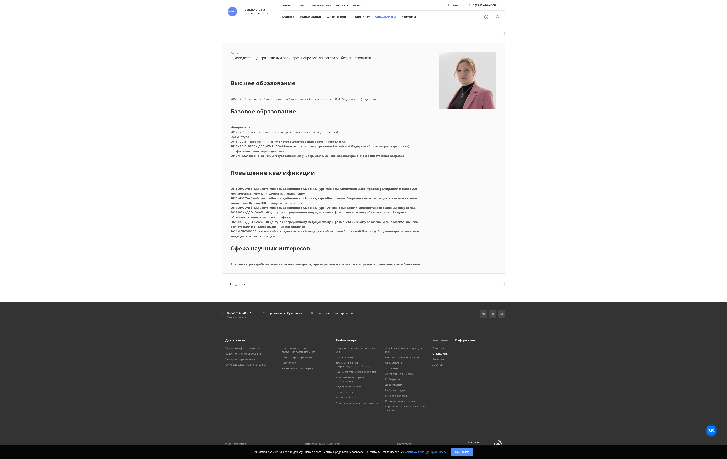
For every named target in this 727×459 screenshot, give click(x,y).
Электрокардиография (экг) (298, 357)
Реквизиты (438, 359)
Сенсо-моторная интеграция (402, 357)
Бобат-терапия (344, 392)
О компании (439, 348)
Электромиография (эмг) (240, 359)
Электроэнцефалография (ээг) (243, 348)
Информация (465, 340)
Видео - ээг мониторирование (243, 353)
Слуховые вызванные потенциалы (245, 364)
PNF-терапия (392, 379)
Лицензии (438, 364)
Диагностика (235, 340)
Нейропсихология (396, 395)
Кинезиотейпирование (349, 397)
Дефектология (393, 384)
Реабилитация (347, 340)
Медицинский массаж (349, 386)
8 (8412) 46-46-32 (485, 5)
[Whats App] (501, 314)
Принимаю (462, 452)
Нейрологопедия (395, 390)
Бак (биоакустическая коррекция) (356, 372)
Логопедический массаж (399, 373)
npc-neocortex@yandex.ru (285, 313)
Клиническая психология (400, 401)
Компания (440, 340)
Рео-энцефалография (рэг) (297, 368)
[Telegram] (492, 314)
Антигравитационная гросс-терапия (357, 403)
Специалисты (440, 353)
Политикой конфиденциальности (425, 452)
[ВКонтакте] (483, 314)
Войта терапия (344, 357)
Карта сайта (404, 444)
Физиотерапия (394, 362)
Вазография (289, 362)
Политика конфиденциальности (321, 444)
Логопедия (391, 368)
